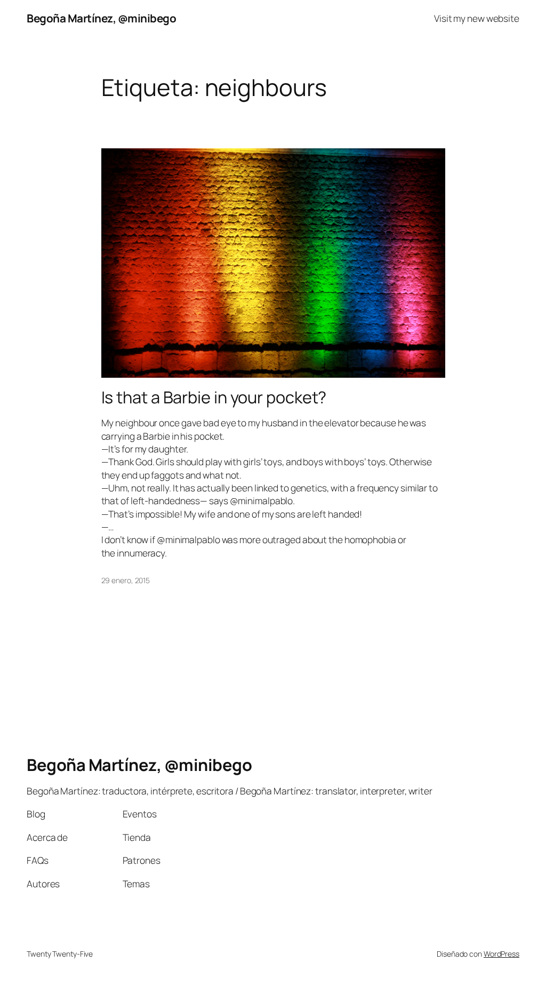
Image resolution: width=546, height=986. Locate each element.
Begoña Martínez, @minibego (101, 18)
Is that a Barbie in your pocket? (214, 397)
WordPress (501, 954)
